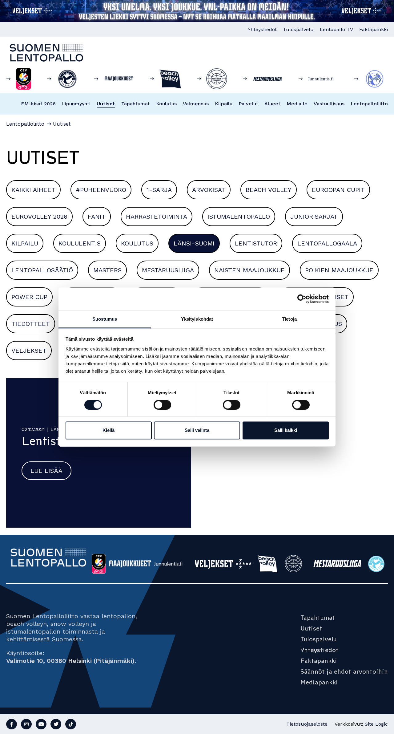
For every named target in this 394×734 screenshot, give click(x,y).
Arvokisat (208, 189)
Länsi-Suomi (194, 243)
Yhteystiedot (262, 29)
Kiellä (109, 430)
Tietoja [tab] (289, 319)
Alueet (272, 104)
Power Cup (29, 297)
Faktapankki (373, 29)
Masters (107, 270)
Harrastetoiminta (156, 216)
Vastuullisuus (329, 104)
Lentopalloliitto (369, 104)
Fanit (97, 216)
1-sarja (159, 189)
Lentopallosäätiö (42, 270)
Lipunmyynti (76, 104)
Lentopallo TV (336, 29)
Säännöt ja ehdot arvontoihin (344, 671)
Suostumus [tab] (104, 319)
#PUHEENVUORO (101, 189)
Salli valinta (197, 430)
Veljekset (28, 350)
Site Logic (376, 724)
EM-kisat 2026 (38, 104)
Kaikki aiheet (33, 189)
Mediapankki (319, 682)
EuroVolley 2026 (39, 216)
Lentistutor (256, 243)
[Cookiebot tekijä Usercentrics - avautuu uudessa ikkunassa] (302, 298)
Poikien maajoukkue (339, 270)
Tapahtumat (135, 104)
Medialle (297, 104)
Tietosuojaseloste (307, 724)
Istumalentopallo (238, 216)
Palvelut (248, 104)
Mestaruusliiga (168, 270)
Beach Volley (268, 189)
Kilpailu (223, 104)
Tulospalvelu (298, 29)
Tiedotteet (30, 323)
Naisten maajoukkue (249, 270)
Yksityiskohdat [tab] (197, 319)
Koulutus (166, 104)
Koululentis (79, 243)
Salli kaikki (285, 430)
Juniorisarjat (314, 216)
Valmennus (196, 104)
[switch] (162, 405)
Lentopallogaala (327, 243)
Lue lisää (46, 470)
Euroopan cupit (338, 189)
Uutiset (106, 104)
